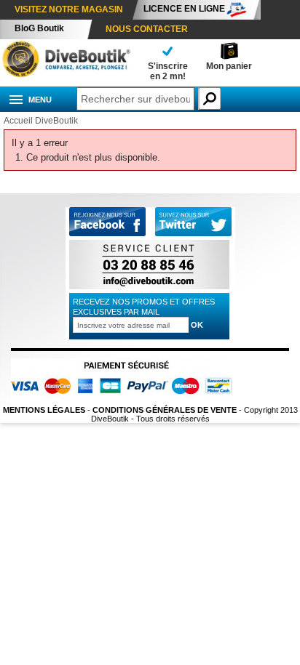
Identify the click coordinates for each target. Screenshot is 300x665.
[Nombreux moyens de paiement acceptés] (125, 401)
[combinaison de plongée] (65, 74)
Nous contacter (147, 29)
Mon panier (229, 66)
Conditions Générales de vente (164, 410)
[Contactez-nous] (149, 288)
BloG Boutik (39, 28)
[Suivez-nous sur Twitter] (193, 222)
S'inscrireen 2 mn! (168, 71)
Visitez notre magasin (69, 9)
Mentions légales (44, 410)
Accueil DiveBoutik (41, 121)
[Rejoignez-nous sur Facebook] (107, 233)
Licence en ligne (184, 9)
